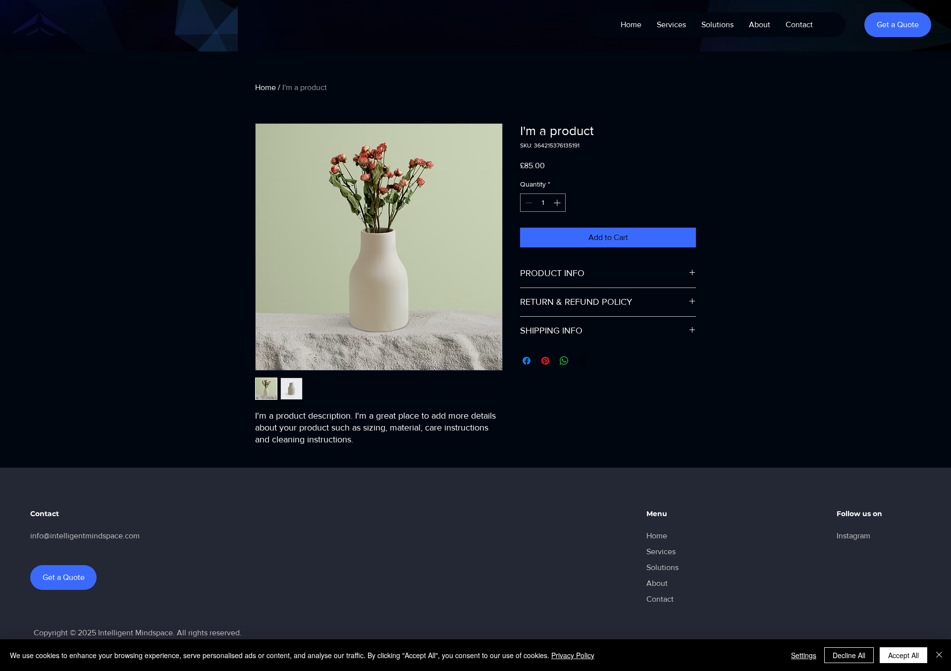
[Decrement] (528, 202)
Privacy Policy (572, 655)
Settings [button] (803, 655)
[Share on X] (583, 361)
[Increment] (558, 202)
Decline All (849, 655)
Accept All (903, 655)
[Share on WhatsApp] (564, 361)
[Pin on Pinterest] (545, 361)
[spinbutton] (543, 202)
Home (265, 87)
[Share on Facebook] (526, 361)
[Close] (939, 655)
